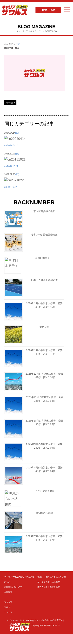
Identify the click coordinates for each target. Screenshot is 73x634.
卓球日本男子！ (43, 258)
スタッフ (8, 602)
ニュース (8, 612)
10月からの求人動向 (43, 491)
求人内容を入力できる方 (49, 587)
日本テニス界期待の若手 (44, 280)
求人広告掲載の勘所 (44, 211)
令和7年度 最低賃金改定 (44, 234)
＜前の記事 (10, 102)
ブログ (7, 607)
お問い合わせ (48, 10)
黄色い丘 (44, 326)
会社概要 (8, 592)
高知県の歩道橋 (44, 512)
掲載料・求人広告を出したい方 (52, 577)
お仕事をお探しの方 (13, 587)
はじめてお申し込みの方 (49, 582)
